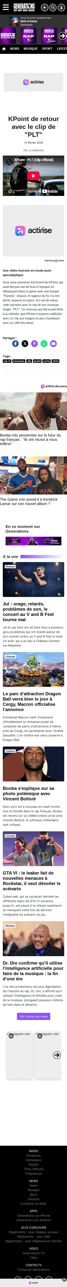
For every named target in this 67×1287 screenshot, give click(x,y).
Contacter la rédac (33, 1203)
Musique (31, 48)
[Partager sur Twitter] (24, 345)
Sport (47, 48)
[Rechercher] (53, 7)
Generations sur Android (33, 1220)
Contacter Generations (33, 1269)
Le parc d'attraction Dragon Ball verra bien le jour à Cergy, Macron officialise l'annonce (32, 701)
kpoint (37, 361)
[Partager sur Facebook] (14, 345)
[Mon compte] (61, 7)
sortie (46, 361)
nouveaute (18, 361)
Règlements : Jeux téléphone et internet (34, 1241)
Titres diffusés (33, 1169)
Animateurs (34, 1160)
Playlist (33, 1164)
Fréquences (33, 1173)
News (14, 48)
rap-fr (7, 361)
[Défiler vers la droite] (57, 1055)
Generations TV (33, 1253)
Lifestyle (33, 1199)
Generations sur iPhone (33, 1215)
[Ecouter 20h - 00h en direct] (33, 541)
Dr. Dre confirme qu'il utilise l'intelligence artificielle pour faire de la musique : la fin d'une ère (33, 970)
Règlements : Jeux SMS (33, 1236)
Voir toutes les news (33, 1016)
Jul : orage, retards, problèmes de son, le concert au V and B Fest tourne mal (28, 611)
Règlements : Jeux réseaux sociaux (33, 1232)
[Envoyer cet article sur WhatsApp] (43, 345)
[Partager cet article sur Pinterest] (33, 345)
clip (29, 361)
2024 (55, 361)
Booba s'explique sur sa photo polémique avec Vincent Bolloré (28, 793)
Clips (33, 1257)
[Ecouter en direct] (44, 7)
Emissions (34, 1155)
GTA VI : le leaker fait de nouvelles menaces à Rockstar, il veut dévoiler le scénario (31, 880)
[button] (20, 1055)
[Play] (5, 33)
